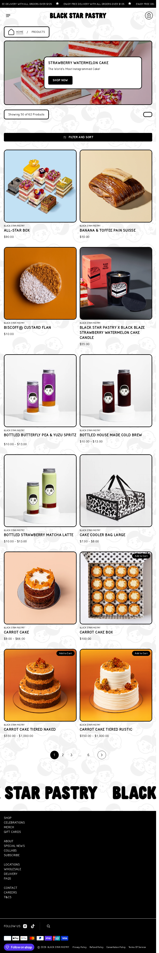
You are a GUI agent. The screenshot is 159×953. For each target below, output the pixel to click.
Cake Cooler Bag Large (102, 535)
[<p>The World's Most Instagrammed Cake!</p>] (78, 72)
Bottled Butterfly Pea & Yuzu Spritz (40, 435)
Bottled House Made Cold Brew (111, 435)
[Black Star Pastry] (78, 15)
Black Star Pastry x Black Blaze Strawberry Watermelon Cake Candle (112, 332)
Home (19, 31)
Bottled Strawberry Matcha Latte (38, 535)
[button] (8, 15)
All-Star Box (17, 230)
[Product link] (40, 194)
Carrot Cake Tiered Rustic (106, 729)
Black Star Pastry (58, 947)
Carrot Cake (16, 632)
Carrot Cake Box (96, 632)
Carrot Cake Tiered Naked (30, 729)
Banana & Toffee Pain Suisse (108, 230)
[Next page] (102, 755)
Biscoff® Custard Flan (27, 327)
